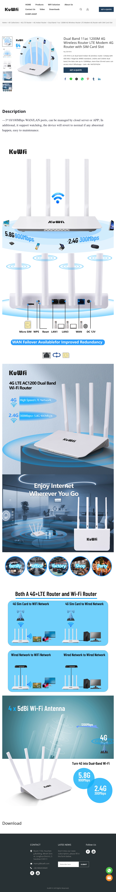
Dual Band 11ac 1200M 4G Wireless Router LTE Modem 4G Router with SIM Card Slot (80, 22)
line (71, 79)
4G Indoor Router (39, 22)
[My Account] (87, 9)
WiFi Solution (54, 4)
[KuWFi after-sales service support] (109, 870)
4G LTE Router (26, 22)
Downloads (54, 9)
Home (4, 22)
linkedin (99, 79)
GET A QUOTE (106, 9)
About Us (69, 4)
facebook (65, 79)
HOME (28, 4)
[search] (81, 10)
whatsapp (82, 79)
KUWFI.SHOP (31, 14)
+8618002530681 (41, 868)
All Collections (13, 22)
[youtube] (38, 873)
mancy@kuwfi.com (41, 863)
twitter (76, 79)
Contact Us (30, 9)
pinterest (88, 79)
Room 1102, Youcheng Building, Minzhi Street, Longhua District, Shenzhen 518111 (43, 855)
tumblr (93, 79)
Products (39, 4)
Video (42, 9)
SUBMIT (84, 864)
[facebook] (32, 873)
